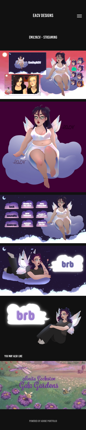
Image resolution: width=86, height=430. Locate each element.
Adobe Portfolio (49, 421)
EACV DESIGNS (43, 15)
